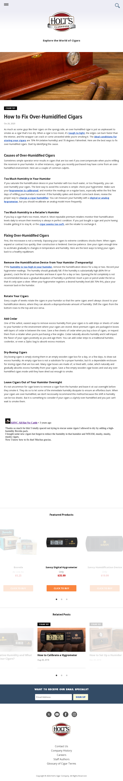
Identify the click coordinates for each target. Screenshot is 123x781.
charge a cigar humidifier (34, 197)
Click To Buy (18, 588)
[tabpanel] (61, 556)
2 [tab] (61, 599)
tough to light (76, 133)
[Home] (61, 22)
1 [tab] (56, 599)
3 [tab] (66, 599)
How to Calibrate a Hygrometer (57, 655)
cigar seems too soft (52, 224)
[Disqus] (61, 457)
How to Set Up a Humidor (106, 655)
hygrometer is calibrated (23, 190)
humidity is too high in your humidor (31, 266)
